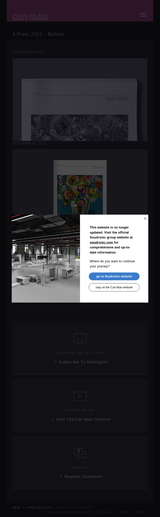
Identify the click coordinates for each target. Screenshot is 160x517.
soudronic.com (101, 242)
